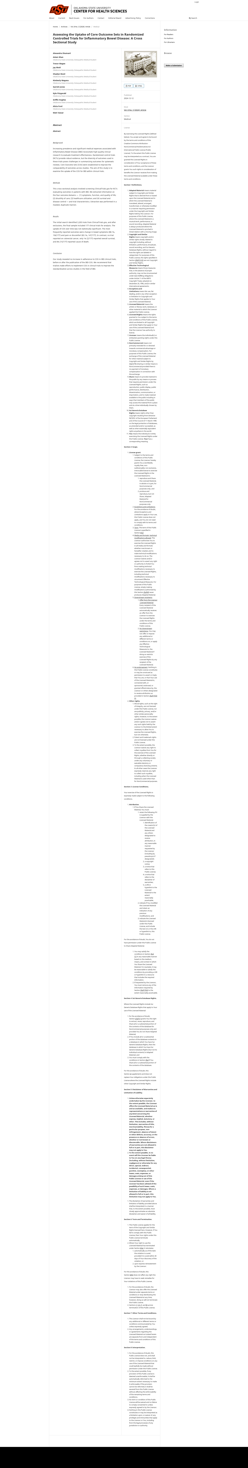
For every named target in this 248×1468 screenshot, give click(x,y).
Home (55, 26)
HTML (139, 86)
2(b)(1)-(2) (139, 260)
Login (197, 2)
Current (61, 18)
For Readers (168, 34)
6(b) (131, 1275)
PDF (129, 86)
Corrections (150, 18)
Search (194, 18)
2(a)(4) (146, 592)
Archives (64, 26)
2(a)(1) (138, 1019)
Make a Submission (174, 65)
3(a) (147, 1060)
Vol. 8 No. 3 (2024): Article (80, 26)
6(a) (142, 533)
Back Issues (74, 18)
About (51, 18)
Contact (101, 18)
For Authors (88, 18)
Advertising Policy (133, 18)
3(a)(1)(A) (144, 990)
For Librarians (169, 42)
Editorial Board (114, 18)
